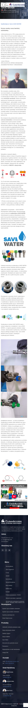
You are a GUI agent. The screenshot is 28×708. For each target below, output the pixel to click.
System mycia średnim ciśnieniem (11, 608)
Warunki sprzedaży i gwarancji (13, 598)
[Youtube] (9, 550)
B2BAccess (9, 588)
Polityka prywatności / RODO (13, 595)
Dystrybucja (9, 579)
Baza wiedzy (9, 585)
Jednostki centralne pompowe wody (11, 627)
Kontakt (8, 591)
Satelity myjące (6, 633)
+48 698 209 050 (7, 677)
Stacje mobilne (6, 636)
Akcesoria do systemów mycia (10, 643)
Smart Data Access (7, 618)
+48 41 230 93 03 (9, 663)
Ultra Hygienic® (10, 569)
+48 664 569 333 (7, 686)
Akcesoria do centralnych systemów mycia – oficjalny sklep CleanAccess (15, 602)
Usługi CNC (5, 652)
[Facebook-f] (6, 550)
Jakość (7, 576)
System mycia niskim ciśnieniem (10, 611)
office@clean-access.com (12, 661)
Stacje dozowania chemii (8, 630)
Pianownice (5, 646)
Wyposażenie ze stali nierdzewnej (11, 649)
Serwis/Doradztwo (10, 582)
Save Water (5, 639)
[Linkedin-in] (2, 550)
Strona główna (9, 566)
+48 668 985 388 (7, 695)
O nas (7, 572)
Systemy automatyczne (8, 615)
